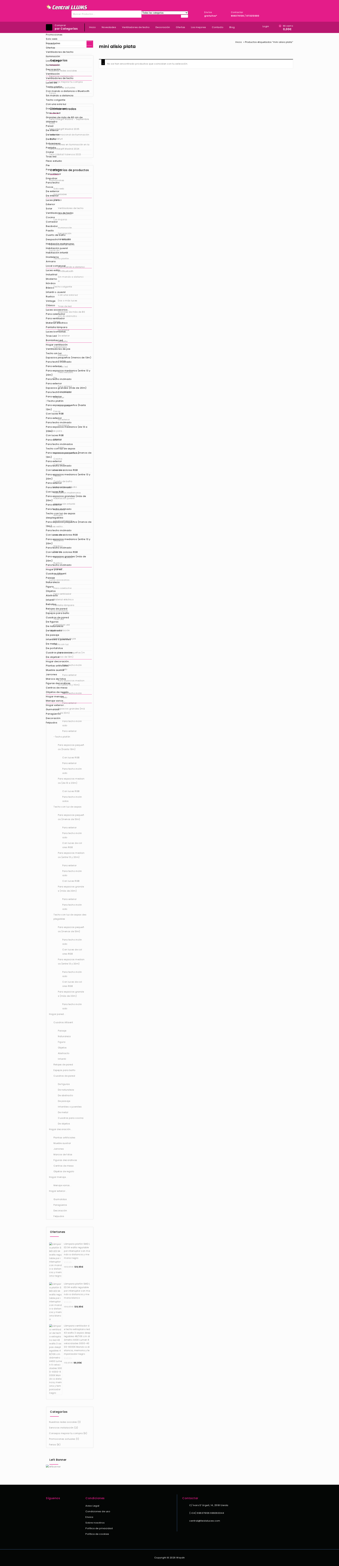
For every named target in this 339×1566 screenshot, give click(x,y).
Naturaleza (53, 582)
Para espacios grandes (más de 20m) (66, 498)
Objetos (51, 591)
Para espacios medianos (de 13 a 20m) (66, 429)
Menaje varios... (55, 700)
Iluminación (53, 56)
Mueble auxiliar (55, 670)
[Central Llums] (67, 7)
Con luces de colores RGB (62, 470)
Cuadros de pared (57, 617)
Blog (232, 27)
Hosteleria (52, 257)
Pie (48, 165)
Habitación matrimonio (60, 243)
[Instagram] (53, 1506)
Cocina (50, 217)
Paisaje (50, 577)
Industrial (51, 274)
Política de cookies (97, 1534)
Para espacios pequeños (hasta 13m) (66, 407)
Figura (49, 586)
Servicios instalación (61, 1427)
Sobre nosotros (95, 1522)
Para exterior (54, 169)
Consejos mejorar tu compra (66, 1433)
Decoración (53, 69)
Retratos (51, 604)
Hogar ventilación (57, 344)
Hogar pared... (55, 569)
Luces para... (53, 200)
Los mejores (53, 60)
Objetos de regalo (57, 692)
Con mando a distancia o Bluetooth (68, 91)
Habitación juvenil (57, 248)
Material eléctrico (57, 322)
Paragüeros (53, 713)
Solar (49, 208)
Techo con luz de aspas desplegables (60, 515)
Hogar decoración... (58, 661)
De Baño (51, 139)
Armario (51, 261)
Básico (50, 287)
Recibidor (52, 226)
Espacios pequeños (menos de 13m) (68, 357)
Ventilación (53, 73)
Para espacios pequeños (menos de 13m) (68, 455)
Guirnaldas (52, 709)
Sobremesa (53, 143)
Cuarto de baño (56, 235)
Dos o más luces (56, 108)
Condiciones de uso (97, 1511)
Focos (49, 187)
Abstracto (52, 595)
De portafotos (54, 648)
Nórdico (51, 283)
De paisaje (52, 635)
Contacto (217, 27)
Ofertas (50, 47)
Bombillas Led (54, 340)
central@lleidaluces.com (204, 1520)
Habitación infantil (57, 252)
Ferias (52, 1444)
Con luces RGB (55, 413)
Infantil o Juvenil (56, 292)
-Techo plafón (55, 401)
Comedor (52, 221)
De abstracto (54, 630)
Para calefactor (55, 314)
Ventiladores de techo (60, 52)
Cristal (50, 152)
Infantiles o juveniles (58, 639)
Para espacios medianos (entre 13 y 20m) (68, 373)
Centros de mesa (56, 687)
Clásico (50, 305)
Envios (89, 1517)
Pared (49, 126)
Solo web (51, 39)
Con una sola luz (56, 104)
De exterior (53, 134)
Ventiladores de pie (58, 349)
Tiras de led (53, 113)
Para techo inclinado (59, 361)
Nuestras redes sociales (63, 1422)
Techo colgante (55, 100)
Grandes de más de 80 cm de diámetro (64, 119)
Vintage (51, 301)
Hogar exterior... (56, 705)
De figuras (52, 621)
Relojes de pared (56, 608)
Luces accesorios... (57, 309)
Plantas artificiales (57, 665)
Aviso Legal (92, 1505)
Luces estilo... (54, 270)
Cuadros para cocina (59, 652)
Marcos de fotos (56, 679)
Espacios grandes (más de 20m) (66, 388)
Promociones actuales (62, 1438)
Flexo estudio (54, 161)
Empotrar (51, 178)
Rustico (50, 296)
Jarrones (51, 674)
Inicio (92, 27)
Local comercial (56, 266)
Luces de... (52, 82)
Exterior (50, 204)
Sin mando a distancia (59, 95)
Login (266, 26)
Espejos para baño (57, 613)
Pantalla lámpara (56, 327)
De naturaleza (54, 626)
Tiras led (51, 156)
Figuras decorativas (58, 683)
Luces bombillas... (57, 331)
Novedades (53, 43)
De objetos (52, 657)
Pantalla (51, 147)
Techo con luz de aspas (60, 448)
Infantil (50, 600)
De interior (52, 130)
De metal (51, 643)
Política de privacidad (99, 1528)
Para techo (53, 182)
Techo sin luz (54, 353)
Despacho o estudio (58, 239)
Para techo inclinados (59, 444)
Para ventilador (55, 318)
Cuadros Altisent (56, 573)
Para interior (53, 174)
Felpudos (51, 722)
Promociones (54, 34)
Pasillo (50, 230)
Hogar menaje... (56, 696)
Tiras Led (51, 336)
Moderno (51, 279)
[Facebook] (48, 1506)
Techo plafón (54, 87)
